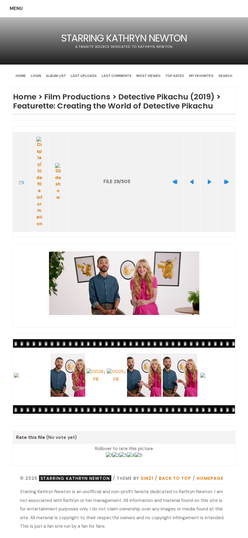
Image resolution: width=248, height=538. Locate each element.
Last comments (117, 76)
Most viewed (148, 76)
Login (36, 76)
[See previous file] (192, 181)
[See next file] (209, 181)
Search (225, 76)
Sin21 (147, 478)
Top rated (174, 76)
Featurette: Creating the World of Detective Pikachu (113, 105)
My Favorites (201, 76)
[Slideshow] (58, 182)
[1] (109, 455)
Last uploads (84, 76)
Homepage (210, 478)
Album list (56, 76)
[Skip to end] (226, 181)
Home (21, 76)
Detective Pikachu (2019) (166, 96)
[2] (115, 455)
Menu (16, 8)
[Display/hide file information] (39, 182)
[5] (138, 455)
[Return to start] (174, 181)
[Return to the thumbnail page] (21, 181)
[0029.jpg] (124, 283)
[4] (131, 455)
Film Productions (77, 96)
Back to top (175, 478)
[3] (123, 455)
